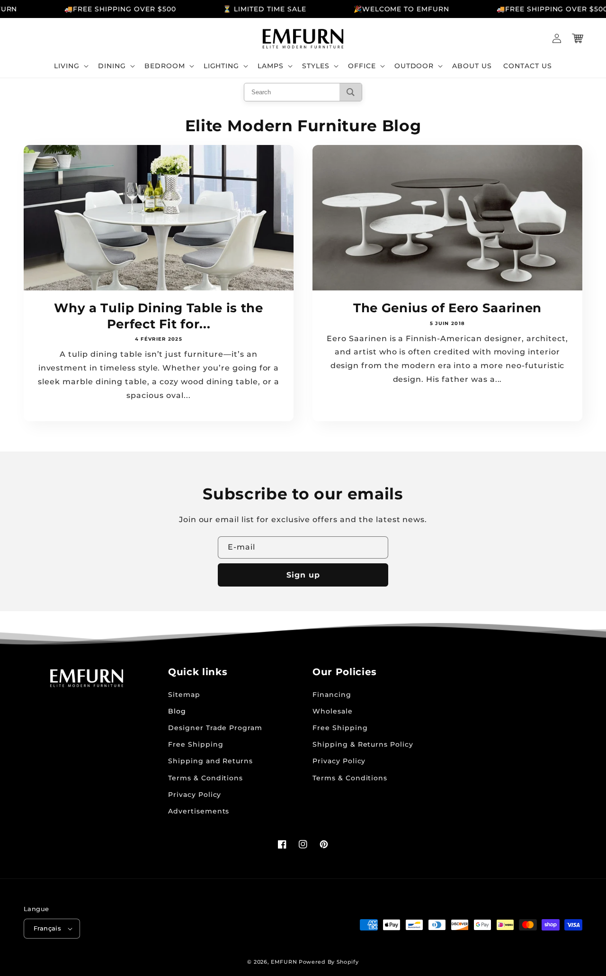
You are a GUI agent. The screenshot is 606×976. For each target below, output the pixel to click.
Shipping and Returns (210, 761)
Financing (331, 694)
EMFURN (284, 961)
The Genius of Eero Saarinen (447, 308)
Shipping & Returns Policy (362, 744)
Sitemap (184, 694)
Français (47, 928)
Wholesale (332, 711)
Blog (177, 711)
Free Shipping (195, 744)
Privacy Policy (194, 794)
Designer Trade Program (215, 727)
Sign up (303, 574)
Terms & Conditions (205, 778)
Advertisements (198, 811)
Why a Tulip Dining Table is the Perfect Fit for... (158, 316)
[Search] (350, 92)
